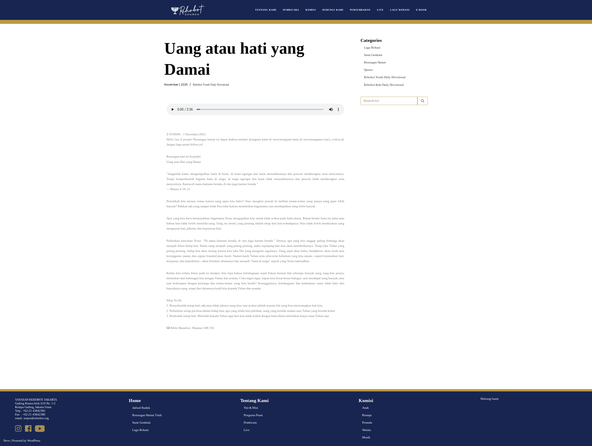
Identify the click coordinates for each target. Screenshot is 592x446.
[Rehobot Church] (187, 10)
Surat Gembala (373, 55)
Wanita (366, 430)
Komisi (310, 10)
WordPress (33, 440)
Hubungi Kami (332, 10)
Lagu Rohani (400, 10)
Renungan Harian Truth (147, 415)
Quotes (368, 69)
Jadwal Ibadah (141, 407)
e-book (421, 10)
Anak (365, 407)
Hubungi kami (490, 398)
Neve (6, 440)
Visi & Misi (251, 407)
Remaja (367, 415)
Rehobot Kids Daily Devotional (384, 85)
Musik (366, 437)
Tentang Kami (265, 10)
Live (380, 10)
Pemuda (367, 422)
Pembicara (291, 10)
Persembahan (360, 10)
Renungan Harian (375, 62)
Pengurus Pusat (253, 415)
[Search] (422, 101)
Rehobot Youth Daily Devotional (211, 84)
